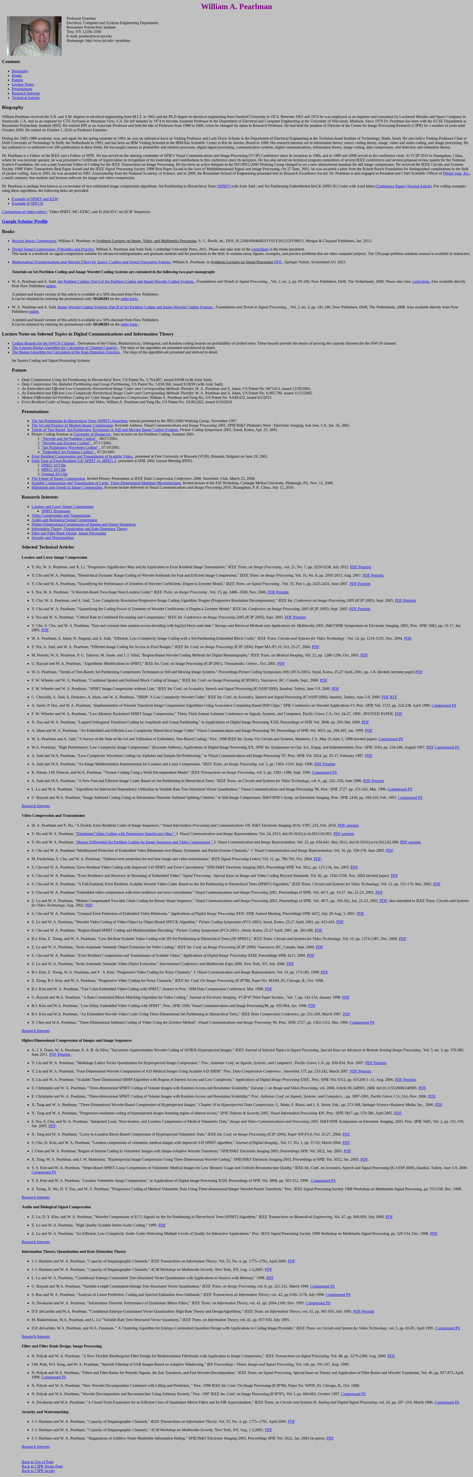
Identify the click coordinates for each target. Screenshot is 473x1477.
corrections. (421, 281)
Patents (17, 80)
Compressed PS (444, 705)
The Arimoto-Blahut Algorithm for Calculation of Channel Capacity (65, 348)
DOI (278, 262)
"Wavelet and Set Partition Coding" (69, 438)
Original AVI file (54, 474)
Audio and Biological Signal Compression (64, 520)
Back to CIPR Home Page (42, 1466)
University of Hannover (92, 434)
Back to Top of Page (38, 1462)
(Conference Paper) (390, 186)
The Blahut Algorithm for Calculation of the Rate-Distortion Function (66, 352)
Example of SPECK (27, 203)
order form (129, 299)
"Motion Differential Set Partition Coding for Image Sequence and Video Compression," (144, 842)
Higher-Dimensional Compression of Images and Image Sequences (84, 524)
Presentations (22, 89)
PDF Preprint (360, 567)
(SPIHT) (224, 186)
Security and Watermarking (53, 538)
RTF (393, 697)
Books (17, 75)
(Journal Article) (419, 186)
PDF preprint (348, 825)
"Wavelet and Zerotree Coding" (66, 443)
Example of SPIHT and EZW (35, 199)
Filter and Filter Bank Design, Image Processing (69, 533)
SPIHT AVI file (53, 465)
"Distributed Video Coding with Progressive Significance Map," (125, 834)
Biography (20, 71)
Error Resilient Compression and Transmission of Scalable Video (82, 456)
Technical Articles (26, 98)
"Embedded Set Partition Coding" (68, 452)
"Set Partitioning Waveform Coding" (70, 447)
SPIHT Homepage (55, 511)
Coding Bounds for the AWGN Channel (44, 343)
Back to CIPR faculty (38, 1471)
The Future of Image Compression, (59, 478)
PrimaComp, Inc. (456, 173)
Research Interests (26, 93)
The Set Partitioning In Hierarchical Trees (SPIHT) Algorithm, (80, 421)
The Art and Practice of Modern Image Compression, (73, 425)
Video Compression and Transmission (61, 515)
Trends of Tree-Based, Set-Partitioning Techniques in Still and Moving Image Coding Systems (105, 430)
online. (51, 286)
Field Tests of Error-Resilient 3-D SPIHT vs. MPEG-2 (74, 461)
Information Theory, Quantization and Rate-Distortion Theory (80, 529)
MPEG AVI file (53, 470)
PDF (45, 630)
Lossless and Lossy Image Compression (63, 506)
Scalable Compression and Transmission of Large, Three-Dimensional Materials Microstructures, (107, 483)
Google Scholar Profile (25, 221)
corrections (260, 249)
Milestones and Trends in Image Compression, (67, 487)
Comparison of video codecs (24, 212)
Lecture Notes (23, 84)
